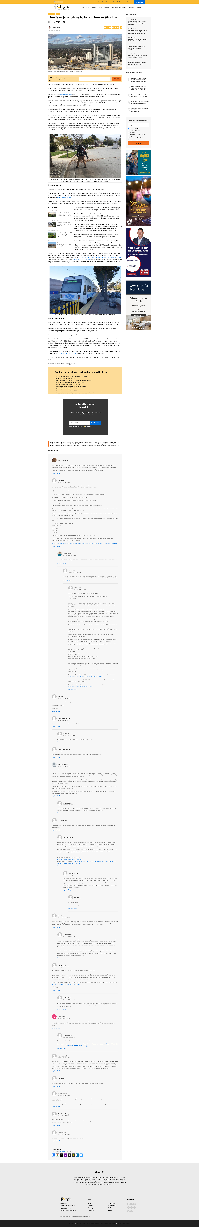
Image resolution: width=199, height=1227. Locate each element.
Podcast (110, 1208)
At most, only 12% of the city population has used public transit (101, 257)
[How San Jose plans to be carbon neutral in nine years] (85, 51)
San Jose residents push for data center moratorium (139, 110)
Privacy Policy (62, 1216)
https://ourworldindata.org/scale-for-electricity (80, 686)
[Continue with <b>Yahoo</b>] (65, 1155)
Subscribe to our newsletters (68, 1210)
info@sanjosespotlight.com (67, 1205)
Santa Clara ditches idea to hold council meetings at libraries (137, 23)
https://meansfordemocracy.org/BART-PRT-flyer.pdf (66, 984)
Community (112, 1203)
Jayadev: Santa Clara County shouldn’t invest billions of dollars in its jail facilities (137, 31)
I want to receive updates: (75, 426)
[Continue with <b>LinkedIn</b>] (77, 1155)
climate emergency (66, 95)
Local (89, 1203)
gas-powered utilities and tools (67, 353)
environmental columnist (65, 197)
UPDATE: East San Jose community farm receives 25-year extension (64, 235)
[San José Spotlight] (63, 7)
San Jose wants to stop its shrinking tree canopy (140, 102)
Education (91, 1210)
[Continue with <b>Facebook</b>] (53, 1155)
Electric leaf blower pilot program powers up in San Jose (64, 224)
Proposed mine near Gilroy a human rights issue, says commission (64, 245)
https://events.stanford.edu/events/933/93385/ (69, 859)
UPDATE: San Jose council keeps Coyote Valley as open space (64, 214)
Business (90, 1205)
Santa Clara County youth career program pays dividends (136, 48)
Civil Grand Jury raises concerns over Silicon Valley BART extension (138, 88)
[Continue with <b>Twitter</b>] (61, 1155)
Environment (52, 14)
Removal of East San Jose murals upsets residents (139, 95)
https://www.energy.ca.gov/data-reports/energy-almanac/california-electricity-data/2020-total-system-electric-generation (84, 543)
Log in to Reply (56, 473)
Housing (90, 1208)
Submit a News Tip (65, 1208)
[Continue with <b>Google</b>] (57, 1155)
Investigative (112, 1205)
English (57, 1)
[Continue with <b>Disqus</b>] (81, 1155)
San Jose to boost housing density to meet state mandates (137, 64)
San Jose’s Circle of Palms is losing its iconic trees (137, 40)
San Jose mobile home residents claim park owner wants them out (139, 79)
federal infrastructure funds (82, 260)
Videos (110, 1210)
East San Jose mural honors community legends (137, 56)
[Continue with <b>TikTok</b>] (69, 1155)
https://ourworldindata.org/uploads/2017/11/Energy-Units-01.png (85, 676)
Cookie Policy (68, 1216)
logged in (62, 1151)
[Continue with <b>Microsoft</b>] (73, 1155)
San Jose (58, 14)
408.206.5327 (63, 1203)
